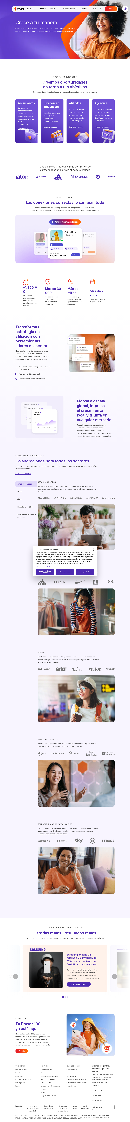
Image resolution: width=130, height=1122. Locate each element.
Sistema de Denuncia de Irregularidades (63, 1108)
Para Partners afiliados (23, 1079)
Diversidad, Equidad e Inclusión (77, 1083)
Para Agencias (20, 1083)
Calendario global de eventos (76, 1079)
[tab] (63, 997)
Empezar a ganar (50, 127)
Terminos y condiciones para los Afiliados (33, 1108)
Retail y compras (24, 484)
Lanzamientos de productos (50, 1086)
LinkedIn (98, 1095)
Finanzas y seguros (25, 507)
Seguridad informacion (85, 1107)
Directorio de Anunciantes (50, 1073)
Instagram (98, 1100)
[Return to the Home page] (19, 9)
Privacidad (19, 1106)
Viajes (19, 499)
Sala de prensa (71, 1076)
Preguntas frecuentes (48, 1096)
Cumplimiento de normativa (48, 1107)
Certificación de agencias (49, 1076)
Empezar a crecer (25, 129)
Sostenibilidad (71, 1086)
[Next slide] (114, 976)
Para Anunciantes (21, 1069)
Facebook (98, 1091)
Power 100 (44, 1092)
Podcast (44, 1089)
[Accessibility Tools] (125, 9)
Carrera (69, 1073)
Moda (19, 491)
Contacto (84, 9)
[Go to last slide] (15, 976)
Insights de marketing (48, 1079)
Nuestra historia (72, 1069)
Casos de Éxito (46, 1083)
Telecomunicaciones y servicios (26, 515)
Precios (43, 9)
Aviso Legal (75, 1107)
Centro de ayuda (46, 1069)
